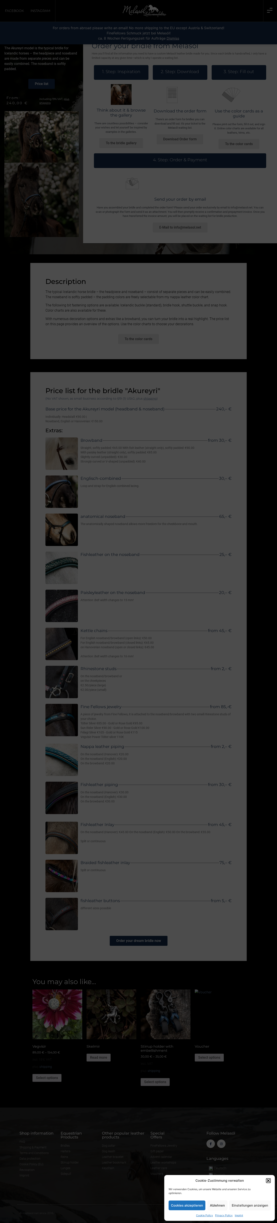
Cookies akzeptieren (187, 1205)
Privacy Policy (224, 1215)
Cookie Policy (204, 1215)
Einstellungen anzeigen (250, 1205)
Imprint (239, 1215)
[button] (268, 1180)
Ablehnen (217, 1205)
